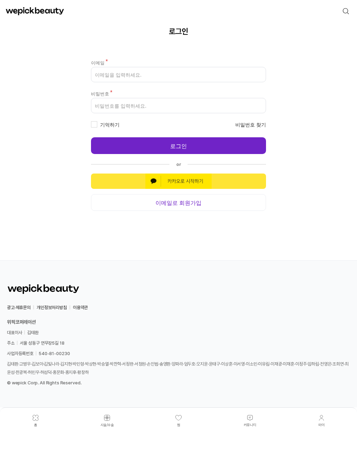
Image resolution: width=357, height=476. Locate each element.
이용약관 (80, 307)
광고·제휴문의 (19, 307)
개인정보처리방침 (52, 307)
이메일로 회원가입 (178, 202)
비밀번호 (100, 93)
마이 (321, 425)
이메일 (98, 62)
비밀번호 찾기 (250, 124)
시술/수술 (107, 425)
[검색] (346, 11)
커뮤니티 (250, 425)
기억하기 (110, 124)
